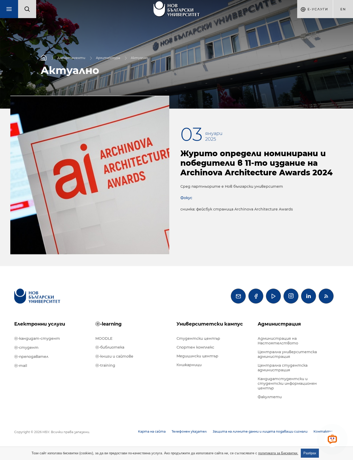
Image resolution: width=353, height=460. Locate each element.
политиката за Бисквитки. (278, 453)
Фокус (186, 197)
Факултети (270, 397)
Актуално (139, 57)
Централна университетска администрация (287, 354)
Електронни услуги (39, 324)
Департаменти (71, 57)
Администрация (279, 324)
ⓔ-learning (108, 324)
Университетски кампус (210, 324)
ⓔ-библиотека (109, 347)
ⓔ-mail (20, 365)
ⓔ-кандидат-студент (37, 338)
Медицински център (197, 356)
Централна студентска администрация (283, 367)
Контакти (322, 431)
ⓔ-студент (26, 347)
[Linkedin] (308, 296)
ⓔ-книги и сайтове (114, 356)
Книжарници (189, 365)
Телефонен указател (189, 431)
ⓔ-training (105, 365)
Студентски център (198, 338)
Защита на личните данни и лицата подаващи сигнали (260, 431)
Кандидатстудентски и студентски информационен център (287, 383)
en (343, 9)
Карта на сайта (152, 431)
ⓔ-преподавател (31, 356)
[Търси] (27, 9)
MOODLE (103, 338)
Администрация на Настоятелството (278, 340)
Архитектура (108, 57)
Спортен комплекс (195, 347)
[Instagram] (290, 296)
